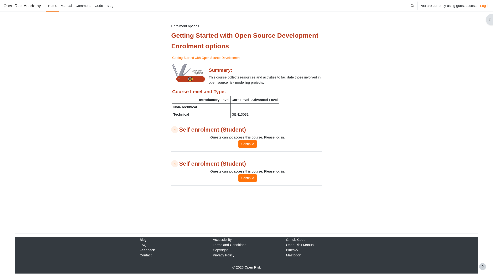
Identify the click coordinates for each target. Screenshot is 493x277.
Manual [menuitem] (66, 6)
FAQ (143, 245)
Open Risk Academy (22, 5)
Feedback (147, 250)
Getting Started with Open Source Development (206, 58)
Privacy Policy (223, 255)
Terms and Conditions (229, 245)
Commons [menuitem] (83, 6)
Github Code (295, 240)
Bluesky (292, 250)
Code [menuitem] (99, 6)
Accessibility (222, 240)
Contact (146, 255)
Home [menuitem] (52, 6)
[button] (412, 6)
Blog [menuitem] (109, 6)
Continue (247, 144)
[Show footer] (482, 266)
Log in (485, 6)
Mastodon (293, 255)
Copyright (220, 250)
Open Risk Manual (300, 245)
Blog (143, 240)
